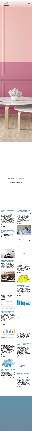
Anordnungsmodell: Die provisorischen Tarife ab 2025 (23, 286)
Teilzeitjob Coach (20, 323)
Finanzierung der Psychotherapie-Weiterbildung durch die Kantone (7, 285)
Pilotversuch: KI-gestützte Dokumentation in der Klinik (22, 237)
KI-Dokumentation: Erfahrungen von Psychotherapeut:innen (23, 211)
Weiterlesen (3, 226)
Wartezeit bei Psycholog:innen (7, 337)
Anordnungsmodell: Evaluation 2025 (7, 211)
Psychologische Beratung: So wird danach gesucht (23, 374)
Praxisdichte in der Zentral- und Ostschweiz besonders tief (8, 370)
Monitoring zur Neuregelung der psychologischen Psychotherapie (24, 251)
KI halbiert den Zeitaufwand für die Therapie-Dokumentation (7, 261)
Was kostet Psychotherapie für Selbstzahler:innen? (7, 312)
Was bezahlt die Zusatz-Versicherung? (22, 308)
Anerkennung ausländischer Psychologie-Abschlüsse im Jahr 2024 (8, 231)
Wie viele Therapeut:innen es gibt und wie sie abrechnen (24, 344)
